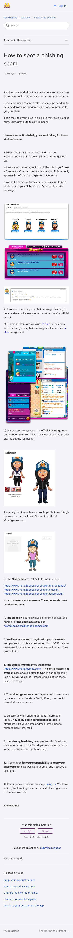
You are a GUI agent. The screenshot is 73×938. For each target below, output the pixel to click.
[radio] (27, 831)
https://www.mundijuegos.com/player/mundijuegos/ (35, 585)
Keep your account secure (19, 880)
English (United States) (53, 930)
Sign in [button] (62, 5)
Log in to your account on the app (24, 905)
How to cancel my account (19, 886)
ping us (51, 784)
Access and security (45, 17)
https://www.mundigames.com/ (22, 668)
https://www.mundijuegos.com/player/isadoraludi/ (33, 593)
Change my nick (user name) (21, 892)
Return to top (12, 858)
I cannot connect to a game (20, 899)
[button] (55, 6)
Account (25, 17)
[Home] (7, 7)
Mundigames (10, 17)
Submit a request (50, 847)
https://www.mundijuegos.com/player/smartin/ (31, 589)
